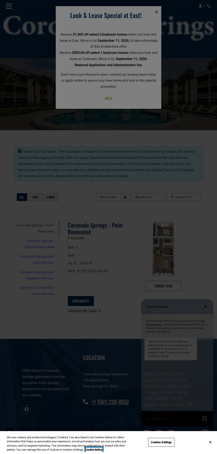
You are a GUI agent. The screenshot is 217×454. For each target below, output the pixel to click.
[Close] (210, 442)
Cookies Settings (161, 442)
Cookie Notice (94, 449)
